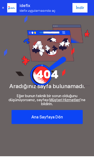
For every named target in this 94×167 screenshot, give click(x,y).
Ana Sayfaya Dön (47, 116)
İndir (80, 7)
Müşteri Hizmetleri (64, 100)
